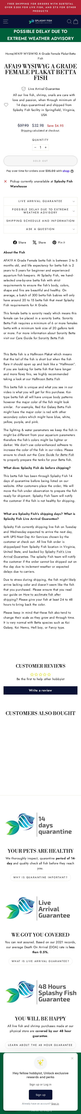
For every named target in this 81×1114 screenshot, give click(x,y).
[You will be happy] (40, 992)
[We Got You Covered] (40, 908)
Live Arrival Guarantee (40, 201)
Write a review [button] (40, 690)
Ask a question (40, 229)
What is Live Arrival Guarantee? (40, 961)
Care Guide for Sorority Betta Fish (40, 338)
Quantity (40, 140)
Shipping (26, 130)
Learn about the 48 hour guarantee (40, 1045)
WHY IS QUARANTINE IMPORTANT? (40, 877)
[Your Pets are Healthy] (40, 824)
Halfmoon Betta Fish (46, 379)
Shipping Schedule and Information (40, 221)
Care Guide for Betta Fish (56, 455)
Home (9, 54)
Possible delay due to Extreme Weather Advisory (40, 210)
